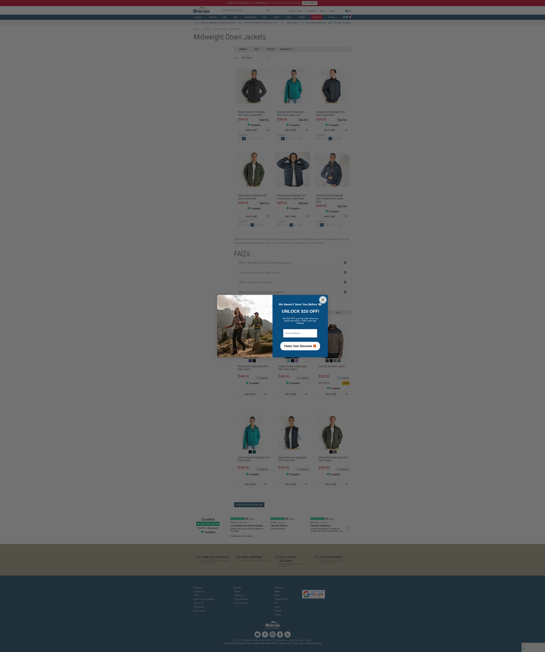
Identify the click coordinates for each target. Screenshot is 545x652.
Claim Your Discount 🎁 (300, 346)
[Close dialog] (322, 299)
